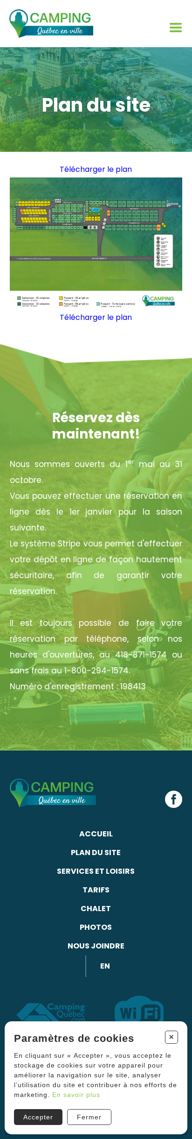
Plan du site (96, 852)
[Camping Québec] (52, 1014)
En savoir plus (76, 1094)
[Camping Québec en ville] (51, 23)
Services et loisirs (96, 871)
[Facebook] (173, 799)
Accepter (38, 1117)
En (105, 966)
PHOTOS (96, 927)
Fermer (89, 1117)
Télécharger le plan (96, 169)
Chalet (96, 908)
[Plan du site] (96, 244)
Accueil (96, 833)
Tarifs (96, 889)
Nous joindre (96, 946)
